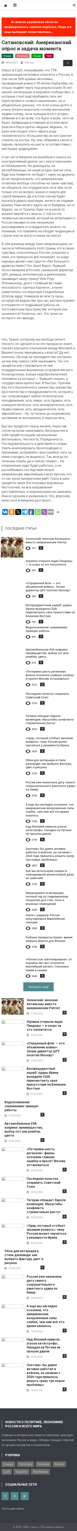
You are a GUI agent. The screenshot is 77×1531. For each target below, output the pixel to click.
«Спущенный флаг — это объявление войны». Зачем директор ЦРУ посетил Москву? (48, 586)
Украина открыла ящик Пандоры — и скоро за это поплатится (49, 562)
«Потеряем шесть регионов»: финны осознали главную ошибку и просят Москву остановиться (50, 675)
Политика (22, 55)
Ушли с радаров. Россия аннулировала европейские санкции (45, 918)
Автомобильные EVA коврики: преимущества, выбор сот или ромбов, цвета (47, 653)
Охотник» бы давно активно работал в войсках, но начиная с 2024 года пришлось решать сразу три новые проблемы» (50, 854)
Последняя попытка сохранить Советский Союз (47, 695)
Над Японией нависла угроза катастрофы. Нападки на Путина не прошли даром (48, 830)
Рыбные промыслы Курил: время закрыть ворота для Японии (49, 939)
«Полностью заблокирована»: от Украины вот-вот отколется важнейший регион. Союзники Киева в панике (49, 964)
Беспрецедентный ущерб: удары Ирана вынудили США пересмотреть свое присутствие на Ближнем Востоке (50, 610)
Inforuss (29, 62)
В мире (7, 55)
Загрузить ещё (38, 987)
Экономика (40, 1472)
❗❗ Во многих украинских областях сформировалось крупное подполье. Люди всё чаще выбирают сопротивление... (37, 27)
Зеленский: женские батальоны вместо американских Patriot (48, 540)
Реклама (43, 1464)
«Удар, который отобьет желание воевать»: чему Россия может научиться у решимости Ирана (49, 741)
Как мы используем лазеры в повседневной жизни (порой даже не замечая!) (50, 874)
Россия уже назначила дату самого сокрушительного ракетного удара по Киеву (50, 785)
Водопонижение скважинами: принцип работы (47, 629)
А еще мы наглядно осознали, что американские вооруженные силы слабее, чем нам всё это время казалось (50, 810)
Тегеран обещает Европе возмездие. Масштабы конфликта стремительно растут (49, 719)
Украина (21, 1472)
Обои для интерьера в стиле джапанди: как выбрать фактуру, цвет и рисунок (49, 763)
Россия (37, 55)
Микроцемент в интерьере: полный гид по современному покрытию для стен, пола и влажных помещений (47, 898)
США (49, 55)
